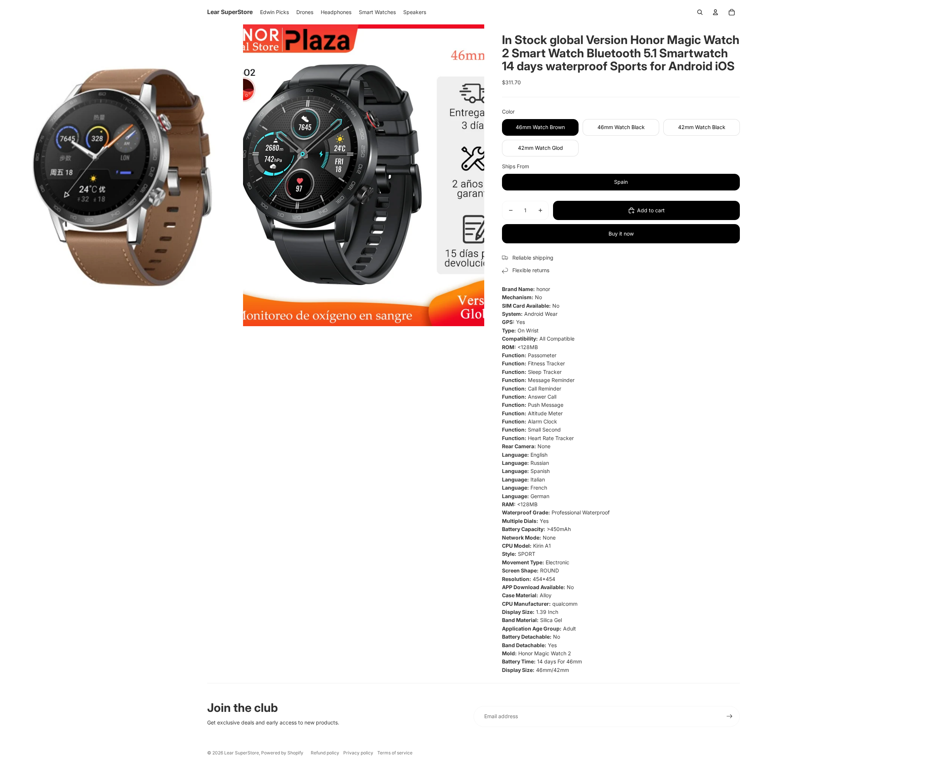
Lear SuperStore (241, 753)
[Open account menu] (715, 12)
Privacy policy (358, 753)
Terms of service (394, 753)
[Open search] (700, 12)
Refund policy (325, 753)
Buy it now (621, 233)
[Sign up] (729, 716)
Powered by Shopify (282, 753)
